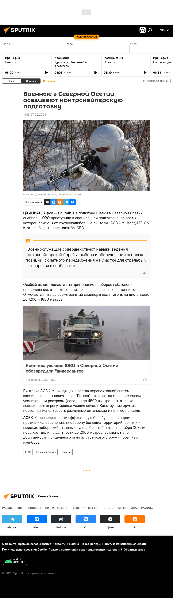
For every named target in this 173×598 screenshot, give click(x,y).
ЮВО (28, 452)
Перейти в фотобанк (69, 194)
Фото (122, 508)
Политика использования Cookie (24, 549)
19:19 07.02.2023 (34, 114)
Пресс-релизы (91, 544)
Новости (10, 62)
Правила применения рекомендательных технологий (85, 549)
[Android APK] (15, 561)
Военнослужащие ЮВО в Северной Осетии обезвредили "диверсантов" (72, 368)
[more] (145, 273)
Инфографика (142, 508)
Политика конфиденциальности (124, 544)
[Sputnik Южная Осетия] (20, 33)
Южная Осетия (57, 508)
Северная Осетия (46, 452)
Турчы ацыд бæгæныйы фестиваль (70, 64)
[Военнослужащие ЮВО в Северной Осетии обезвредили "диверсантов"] (86, 333)
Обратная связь (134, 549)
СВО (19, 508)
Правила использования (34, 544)
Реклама (73, 544)
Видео (109, 508)
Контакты (59, 544)
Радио (7, 508)
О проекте (9, 544)
